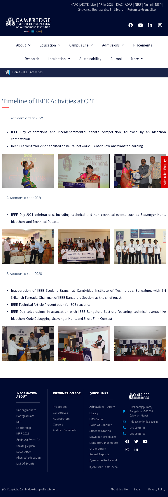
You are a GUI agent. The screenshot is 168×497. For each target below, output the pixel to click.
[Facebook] (130, 25)
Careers (58, 424)
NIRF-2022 (22, 433)
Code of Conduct (100, 425)
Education (48, 45)
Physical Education (28, 457)
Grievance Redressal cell (94, 9)
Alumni (148, 4)
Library (118, 9)
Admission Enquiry (164, 172)
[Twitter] (136, 441)
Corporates (60, 413)
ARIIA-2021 (106, 4)
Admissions (111, 45)
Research (32, 58)
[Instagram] (160, 25)
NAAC (74, 4)
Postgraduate (25, 416)
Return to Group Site (141, 9)
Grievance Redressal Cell (103, 460)
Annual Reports (99, 454)
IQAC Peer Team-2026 (103, 467)
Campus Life (79, 45)
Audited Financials (65, 430)
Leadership (23, 428)
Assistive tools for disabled (28, 439)
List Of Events (25, 463)
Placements (142, 45)
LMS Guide (96, 419)
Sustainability (90, 58)
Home (16, 72)
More (135, 58)
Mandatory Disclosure (103, 443)
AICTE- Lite (88, 4)
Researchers (61, 418)
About (21, 45)
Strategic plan (25, 446)
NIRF (138, 4)
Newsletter (23, 452)
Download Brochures (103, 437)
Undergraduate (26, 410)
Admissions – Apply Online (102, 407)
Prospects (60, 407)
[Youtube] (140, 25)
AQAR (129, 4)
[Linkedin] (150, 25)
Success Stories (100, 431)
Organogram (97, 449)
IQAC (119, 4)
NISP (158, 4)
